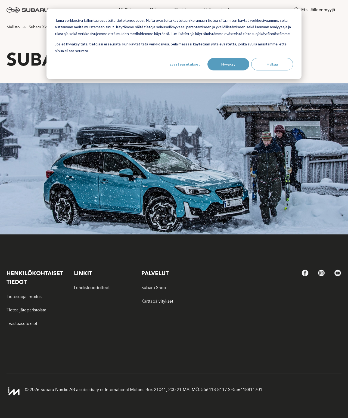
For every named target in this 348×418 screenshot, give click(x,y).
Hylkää (272, 64)
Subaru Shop (153, 287)
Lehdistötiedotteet (92, 287)
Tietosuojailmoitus (24, 296)
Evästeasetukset (184, 64)
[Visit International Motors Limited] (14, 391)
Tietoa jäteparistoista (26, 310)
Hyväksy (228, 64)
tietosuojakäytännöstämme (266, 33)
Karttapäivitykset (157, 301)
